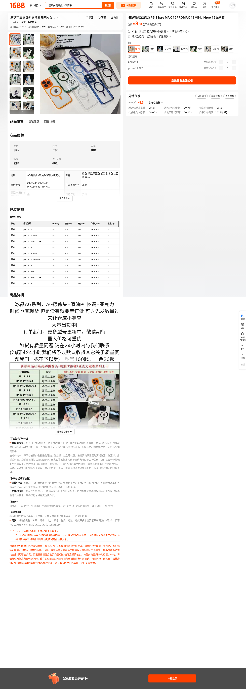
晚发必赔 (151, 36)
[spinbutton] (228, 62)
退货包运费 (138, 36)
